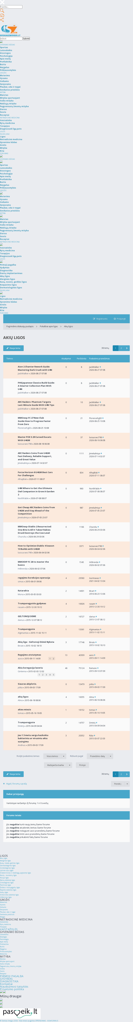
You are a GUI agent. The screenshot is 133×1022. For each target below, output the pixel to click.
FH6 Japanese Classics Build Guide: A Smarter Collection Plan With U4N (36, 386)
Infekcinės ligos (6, 897)
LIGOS (2, 131)
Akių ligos (68, 326)
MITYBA (3, 92)
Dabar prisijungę (15, 794)
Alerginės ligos (5, 860)
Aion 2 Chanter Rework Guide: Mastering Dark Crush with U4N (35, 368)
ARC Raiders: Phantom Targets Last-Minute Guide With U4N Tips (36, 403)
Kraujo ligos (4, 878)
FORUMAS (4, 153)
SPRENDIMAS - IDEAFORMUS (46, 1021)
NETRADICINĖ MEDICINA (9, 118)
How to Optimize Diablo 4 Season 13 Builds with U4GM (36, 547)
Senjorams (4, 909)
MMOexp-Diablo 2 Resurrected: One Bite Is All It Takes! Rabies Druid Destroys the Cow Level (35, 529)
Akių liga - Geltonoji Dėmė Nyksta (36, 641)
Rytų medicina (5, 924)
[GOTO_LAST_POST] (100, 367)
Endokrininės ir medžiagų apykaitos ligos (15, 873)
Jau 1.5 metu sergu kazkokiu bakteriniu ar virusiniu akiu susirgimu (33, 738)
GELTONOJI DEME (27, 616)
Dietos (2, 969)
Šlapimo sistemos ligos (8, 890)
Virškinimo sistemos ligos (9, 895)
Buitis (2, 946)
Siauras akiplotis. (27, 683)
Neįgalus (3, 949)
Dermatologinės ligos (8, 865)
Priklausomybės (6, 951)
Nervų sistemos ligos (7, 880)
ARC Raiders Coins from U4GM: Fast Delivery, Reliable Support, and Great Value (35, 456)
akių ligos (23, 696)
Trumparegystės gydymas (32, 603)
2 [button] (121, 348)
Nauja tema (15, 348)
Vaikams (3, 907)
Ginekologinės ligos (7, 868)
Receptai (3, 973)
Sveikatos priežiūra (7, 914)
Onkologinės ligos (6, 882)
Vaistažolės (4, 922)
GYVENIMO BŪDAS (7, 45)
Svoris (2, 971)
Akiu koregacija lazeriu (30, 667)
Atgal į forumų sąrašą (16, 783)
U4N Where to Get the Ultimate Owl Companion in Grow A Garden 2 (36, 491)
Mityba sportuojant (7, 961)
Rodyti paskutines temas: (37, 756)
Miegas (2, 917)
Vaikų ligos (4, 892)
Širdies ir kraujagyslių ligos (10, 887)
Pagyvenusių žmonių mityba (10, 966)
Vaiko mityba (5, 964)
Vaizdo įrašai (5, 134)
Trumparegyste (26, 629)
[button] (127, 348)
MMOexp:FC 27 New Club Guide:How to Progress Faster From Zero (34, 421)
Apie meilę (4, 942)
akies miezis (24, 709)
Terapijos (3, 927)
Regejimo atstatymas (29, 654)
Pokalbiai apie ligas (49, 326)
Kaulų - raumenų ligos (8, 875)
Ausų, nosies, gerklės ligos (9, 863)
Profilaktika (4, 944)
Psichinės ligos (5, 885)
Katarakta (23, 590)
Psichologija (4, 939)
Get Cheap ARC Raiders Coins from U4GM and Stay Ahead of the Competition (36, 510)
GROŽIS (3, 73)
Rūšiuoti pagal (87, 756)
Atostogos (3, 937)
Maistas (3, 959)
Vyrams (2, 905)
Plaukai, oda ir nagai (7, 912)
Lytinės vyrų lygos (6, 870)
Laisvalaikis (4, 934)
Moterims (3, 902)
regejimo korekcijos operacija (34, 577)
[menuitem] (120, 318)
